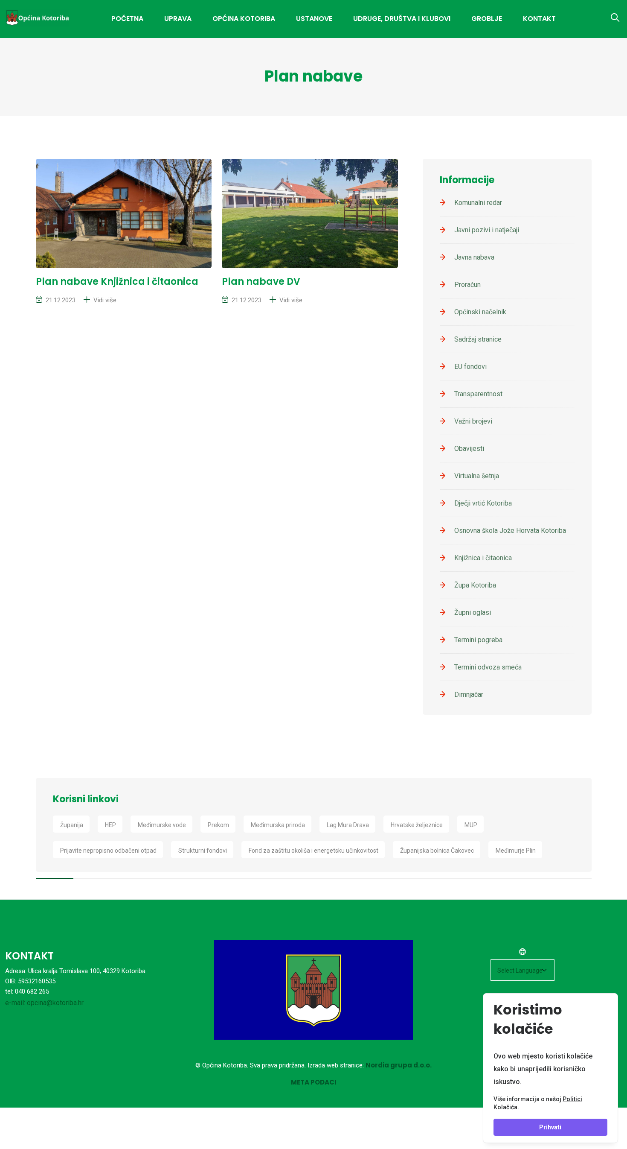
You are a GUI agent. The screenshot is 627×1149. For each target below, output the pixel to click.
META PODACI (314, 1082)
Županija (71, 825)
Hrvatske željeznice (417, 825)
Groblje (486, 18)
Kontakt (539, 18)
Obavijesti (469, 448)
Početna (127, 18)
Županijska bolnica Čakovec (437, 850)
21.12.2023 (60, 300)
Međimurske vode (162, 825)
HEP (110, 825)
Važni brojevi (473, 421)
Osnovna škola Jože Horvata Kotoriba (510, 530)
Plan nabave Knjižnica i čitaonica (117, 281)
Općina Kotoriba (243, 18)
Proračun (467, 285)
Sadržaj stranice (478, 339)
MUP (470, 825)
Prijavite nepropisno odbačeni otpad (108, 850)
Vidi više (104, 300)
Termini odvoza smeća (488, 667)
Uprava (178, 18)
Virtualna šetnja (476, 476)
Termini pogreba (478, 640)
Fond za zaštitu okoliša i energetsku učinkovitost (313, 850)
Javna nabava (474, 257)
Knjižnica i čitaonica (483, 558)
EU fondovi (470, 367)
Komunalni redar (478, 203)
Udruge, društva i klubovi (401, 18)
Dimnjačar (468, 694)
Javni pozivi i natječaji (486, 230)
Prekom (218, 825)
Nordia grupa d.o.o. (399, 1065)
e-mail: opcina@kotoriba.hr (44, 1003)
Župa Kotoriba (475, 585)
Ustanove (314, 18)
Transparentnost (478, 394)
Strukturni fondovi (202, 850)
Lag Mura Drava (348, 825)
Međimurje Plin (516, 850)
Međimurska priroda (278, 825)
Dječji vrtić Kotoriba (483, 503)
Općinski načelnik (480, 312)
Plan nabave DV (261, 281)
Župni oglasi (472, 612)
